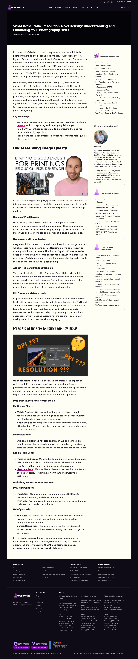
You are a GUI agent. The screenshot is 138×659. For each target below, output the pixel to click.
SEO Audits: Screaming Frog (106, 205)
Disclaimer (109, 655)
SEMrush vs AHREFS (103, 87)
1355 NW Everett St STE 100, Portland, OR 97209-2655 (91, 603)
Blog (37, 596)
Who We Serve (104, 564)
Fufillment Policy (119, 655)
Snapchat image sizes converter (108, 292)
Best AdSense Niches (103, 68)
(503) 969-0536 (114, 607)
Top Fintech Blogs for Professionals (109, 113)
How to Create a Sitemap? (105, 71)
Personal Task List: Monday (106, 226)
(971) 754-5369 (24, 602)
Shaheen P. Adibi (19, 34)
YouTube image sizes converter (107, 305)
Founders (101, 571)
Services (58, 7)
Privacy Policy (78, 653)
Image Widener (101, 268)
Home (50, 7)
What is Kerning (101, 63)
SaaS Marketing (75, 577)
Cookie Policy (120, 653)
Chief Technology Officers (106, 577)
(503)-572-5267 (91, 607)
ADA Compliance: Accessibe (106, 229)
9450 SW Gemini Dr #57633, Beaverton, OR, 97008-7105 (114, 603)
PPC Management (19, 580)
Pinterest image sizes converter (107, 289)
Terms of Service (89, 653)
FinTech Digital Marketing (78, 571)
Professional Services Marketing (80, 574)
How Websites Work (103, 66)
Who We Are (40, 593)
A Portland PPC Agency (89, 596)
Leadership (39, 602)
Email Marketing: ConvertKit (106, 210)
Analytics (45, 571)
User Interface (25, 469)
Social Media (24, 423)
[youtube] (111, 2)
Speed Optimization (48, 567)
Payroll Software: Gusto (105, 208)
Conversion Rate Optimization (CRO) (53, 574)
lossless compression (36, 306)
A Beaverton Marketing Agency (114, 596)
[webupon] (16, 7)
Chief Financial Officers (106, 574)
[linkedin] (104, 2)
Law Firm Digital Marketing (79, 580)
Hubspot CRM (17, 577)
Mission (38, 605)
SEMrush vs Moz (102, 90)
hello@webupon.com (25, 604)
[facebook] (100, 2)
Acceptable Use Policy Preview (105, 653)
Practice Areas (70, 7)
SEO (14, 567)
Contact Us (84, 7)
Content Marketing (19, 574)
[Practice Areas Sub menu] (76, 7)
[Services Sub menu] (62, 7)
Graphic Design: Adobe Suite (106, 213)
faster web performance (70, 516)
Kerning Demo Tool (102, 260)
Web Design (17, 571)
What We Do (18, 564)
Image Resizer (40, 612)
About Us (93, 7)
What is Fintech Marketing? (106, 79)
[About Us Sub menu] (97, 7)
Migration (45, 577)
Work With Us (40, 609)
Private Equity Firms (104, 580)
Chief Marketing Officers (106, 567)
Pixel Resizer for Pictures (105, 271)
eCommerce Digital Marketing (79, 567)
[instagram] (108, 2)
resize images (42, 280)
